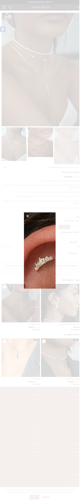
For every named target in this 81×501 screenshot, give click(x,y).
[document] (39, 250)
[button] (27, 216)
